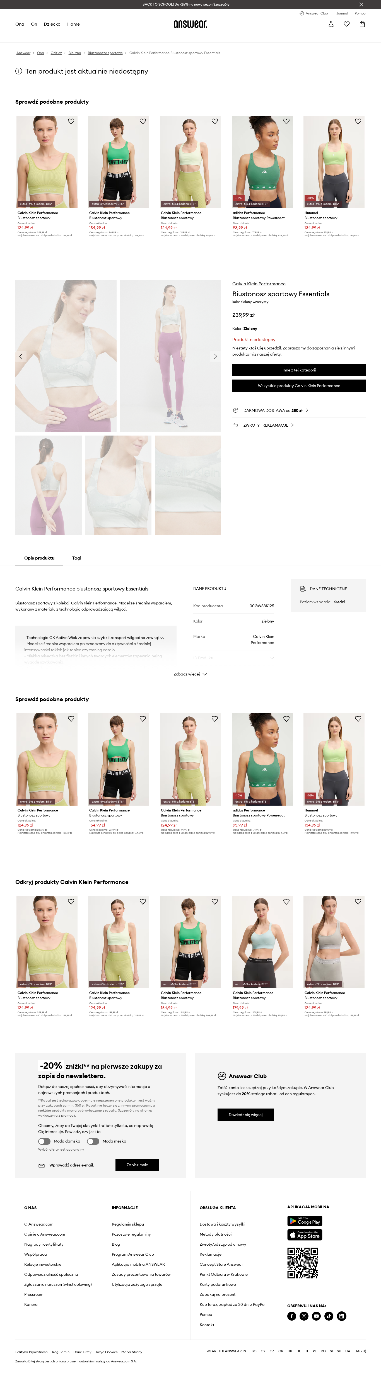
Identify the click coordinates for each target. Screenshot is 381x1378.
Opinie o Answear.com (44, 1234)
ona (20, 24)
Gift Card (179, 36)
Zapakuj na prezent (217, 1294)
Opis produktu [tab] (39, 558)
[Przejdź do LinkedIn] (341, 1316)
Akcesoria (80, 36)
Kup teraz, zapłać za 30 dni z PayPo (232, 1304)
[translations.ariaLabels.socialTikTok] (329, 1316)
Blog (116, 1244)
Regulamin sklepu (128, 1224)
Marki (132, 36)
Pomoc (206, 1314)
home (73, 24)
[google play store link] (304, 1221)
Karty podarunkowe (218, 1284)
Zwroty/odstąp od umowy (223, 1244)
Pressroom (33, 1294)
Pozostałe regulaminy (131, 1234)
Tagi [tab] (76, 558)
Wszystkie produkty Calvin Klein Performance (299, 385)
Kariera (31, 1304)
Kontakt (207, 1324)
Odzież (41, 36)
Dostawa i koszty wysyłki (222, 1224)
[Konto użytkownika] (331, 24)
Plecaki (160, 36)
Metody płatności (216, 1234)
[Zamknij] (361, 4)
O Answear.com (38, 1224)
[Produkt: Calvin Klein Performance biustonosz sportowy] (47, 162)
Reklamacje (210, 1254)
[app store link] (304, 1234)
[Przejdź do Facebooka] (291, 1316)
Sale (145, 36)
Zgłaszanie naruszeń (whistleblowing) (58, 1284)
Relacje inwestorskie (42, 1264)
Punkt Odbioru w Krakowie (224, 1274)
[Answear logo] (190, 24)
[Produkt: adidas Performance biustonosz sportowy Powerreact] (262, 162)
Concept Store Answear (221, 1264)
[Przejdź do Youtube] (316, 1316)
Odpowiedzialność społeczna (51, 1274)
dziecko (52, 24)
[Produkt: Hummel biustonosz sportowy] (334, 162)
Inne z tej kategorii (299, 370)
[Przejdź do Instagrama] (304, 1316)
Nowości (23, 36)
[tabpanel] (190, 622)
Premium (115, 36)
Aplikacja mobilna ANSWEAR (138, 1264)
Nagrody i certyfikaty (44, 1244)
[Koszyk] (362, 24)
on (34, 24)
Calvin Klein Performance (259, 283)
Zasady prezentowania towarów (141, 1274)
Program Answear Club (133, 1254)
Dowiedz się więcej (246, 1114)
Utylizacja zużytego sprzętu (137, 1284)
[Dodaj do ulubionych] (71, 121)
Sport (98, 36)
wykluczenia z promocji (56, 1115)
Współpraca (35, 1254)
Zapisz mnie (137, 1164)
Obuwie (59, 36)
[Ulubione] (346, 24)
